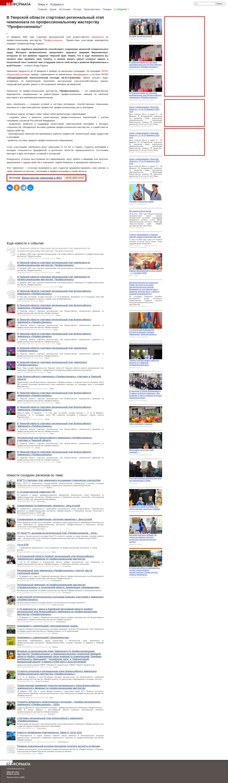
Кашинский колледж (18, 74)
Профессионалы (52, 40)
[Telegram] (23, 188)
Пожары (107, 9)
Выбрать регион (13, 774)
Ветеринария (80, 74)
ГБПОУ (104, 71)
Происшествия (92, 9)
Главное (42, 9)
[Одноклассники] (16, 188)
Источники (64, 9)
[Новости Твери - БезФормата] (16, 3)
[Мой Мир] (30, 188)
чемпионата (97, 37)
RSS (23, 777)
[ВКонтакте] (10, 188)
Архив (53, 9)
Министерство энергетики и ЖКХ (42, 177)
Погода (77, 9)
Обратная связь (13, 772)
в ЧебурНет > (121, 9)
